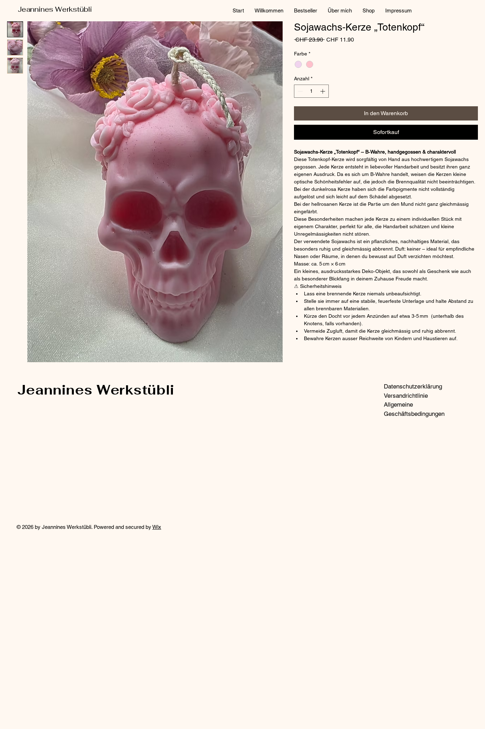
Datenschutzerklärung (413, 386)
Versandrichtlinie (406, 395)
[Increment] (323, 91)
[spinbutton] (311, 91)
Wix (156, 527)
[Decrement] (299, 91)
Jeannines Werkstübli (55, 9)
